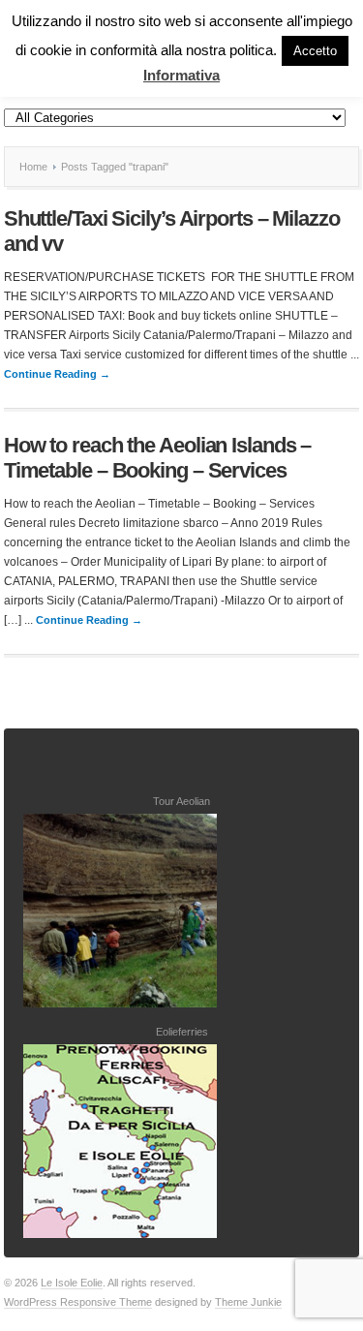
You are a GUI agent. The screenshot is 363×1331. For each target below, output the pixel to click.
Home (33, 166)
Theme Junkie (248, 1302)
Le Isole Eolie (72, 1282)
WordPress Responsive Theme (78, 1302)
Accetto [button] (315, 51)
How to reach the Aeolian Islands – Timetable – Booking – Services (158, 457)
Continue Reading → (57, 374)
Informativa (181, 75)
